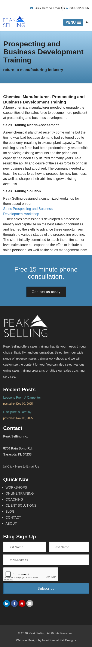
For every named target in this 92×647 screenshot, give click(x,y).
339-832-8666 (79, 8)
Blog (10, 511)
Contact (13, 517)
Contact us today (46, 292)
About (11, 523)
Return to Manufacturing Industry (33, 70)
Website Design (26, 640)
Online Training (20, 493)
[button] (73, 22)
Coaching (14, 499)
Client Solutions (21, 505)
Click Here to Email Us (50, 8)
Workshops (16, 487)
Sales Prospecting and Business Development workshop (28, 211)
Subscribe (46, 588)
